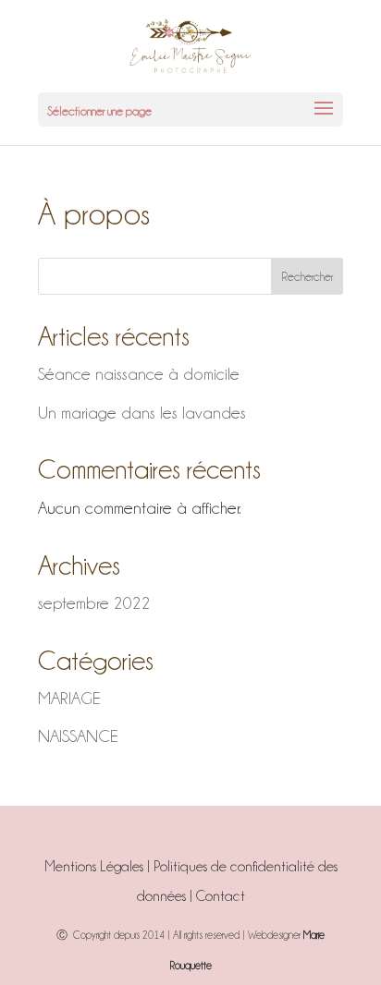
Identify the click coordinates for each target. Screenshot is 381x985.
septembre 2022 (94, 603)
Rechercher (307, 276)
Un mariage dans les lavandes (142, 412)
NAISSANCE (78, 736)
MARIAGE (69, 698)
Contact (220, 896)
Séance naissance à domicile (139, 374)
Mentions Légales (93, 866)
